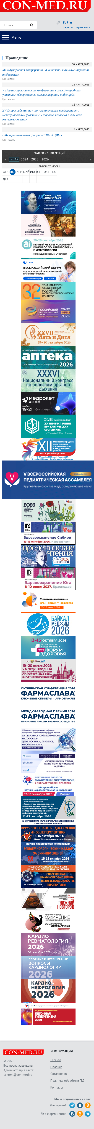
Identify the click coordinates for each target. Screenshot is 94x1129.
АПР (19, 172)
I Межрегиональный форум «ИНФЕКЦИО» (32, 135)
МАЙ (26, 172)
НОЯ (53, 172)
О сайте (55, 1060)
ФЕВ (5, 172)
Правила (56, 1067)
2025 (35, 159)
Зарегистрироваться (77, 27)
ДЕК (5, 179)
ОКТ (47, 172)
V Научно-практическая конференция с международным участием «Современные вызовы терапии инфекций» (41, 92)
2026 (45, 159)
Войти (67, 22)
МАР (12, 172)
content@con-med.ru (17, 1075)
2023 (14, 159)
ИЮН (33, 172)
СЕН (39, 172)
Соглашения (59, 1074)
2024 (24, 159)
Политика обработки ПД (67, 1080)
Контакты (56, 1087)
